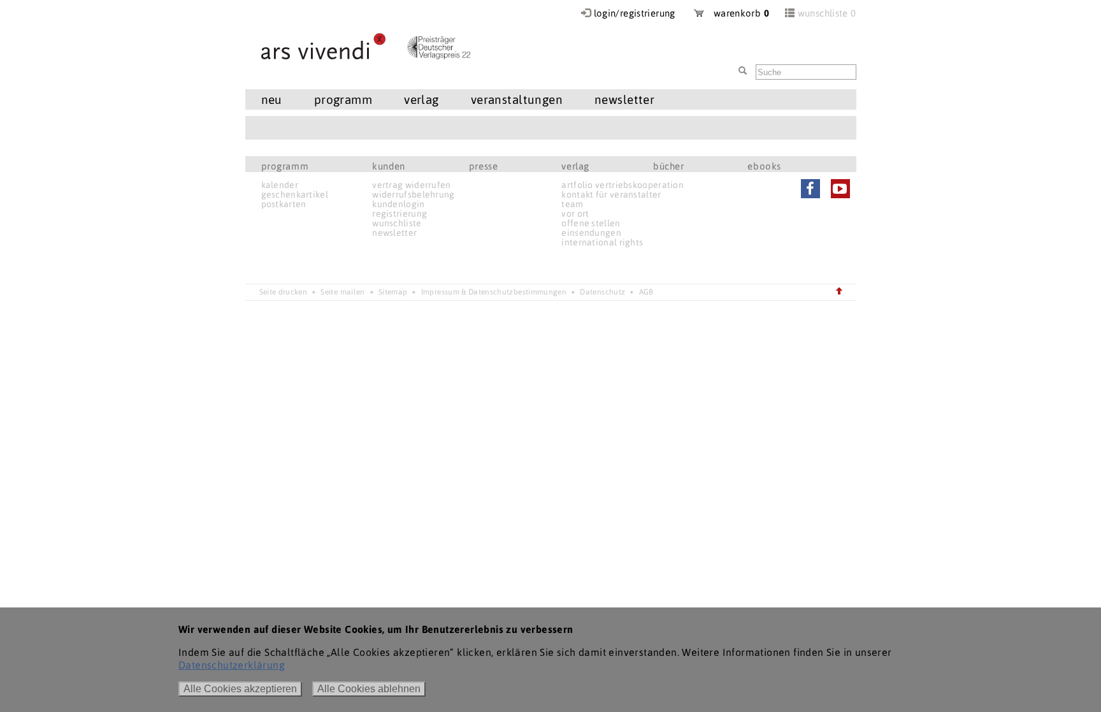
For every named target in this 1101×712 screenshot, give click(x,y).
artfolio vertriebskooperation (622, 185)
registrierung (399, 213)
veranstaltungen (517, 99)
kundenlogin (398, 204)
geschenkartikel (295, 194)
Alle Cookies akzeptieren (240, 688)
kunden (388, 166)
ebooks (764, 166)
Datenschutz (602, 291)
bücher (668, 166)
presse (483, 166)
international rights (602, 242)
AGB (646, 291)
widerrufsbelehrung (413, 194)
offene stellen (590, 223)
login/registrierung (634, 13)
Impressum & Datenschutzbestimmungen (493, 291)
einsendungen (591, 233)
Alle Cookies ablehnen (369, 688)
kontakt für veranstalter (611, 194)
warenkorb (736, 13)
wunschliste (396, 223)
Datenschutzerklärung (231, 665)
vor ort (575, 213)
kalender (279, 185)
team (572, 204)
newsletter (394, 233)
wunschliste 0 (827, 13)
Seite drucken (283, 291)
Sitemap (392, 291)
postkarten (283, 204)
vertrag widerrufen (411, 185)
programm (285, 166)
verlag (575, 166)
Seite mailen (342, 291)
